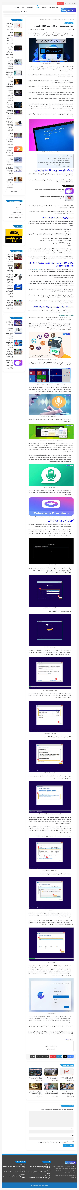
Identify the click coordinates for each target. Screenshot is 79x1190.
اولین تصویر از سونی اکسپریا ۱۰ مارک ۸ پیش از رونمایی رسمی (9, 73)
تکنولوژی (44, 7)
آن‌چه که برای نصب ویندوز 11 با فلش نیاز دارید (59, 158)
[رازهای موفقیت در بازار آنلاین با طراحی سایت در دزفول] (35, 1072)
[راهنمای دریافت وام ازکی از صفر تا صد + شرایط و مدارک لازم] (51, 1086)
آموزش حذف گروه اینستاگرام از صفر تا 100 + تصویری (52, 196)
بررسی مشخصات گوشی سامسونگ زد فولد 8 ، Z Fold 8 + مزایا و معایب (9, 138)
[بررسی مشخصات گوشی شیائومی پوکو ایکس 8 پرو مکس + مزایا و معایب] (18, 180)
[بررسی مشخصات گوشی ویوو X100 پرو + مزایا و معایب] (18, 62)
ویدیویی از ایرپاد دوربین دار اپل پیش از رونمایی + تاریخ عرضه (9, 150)
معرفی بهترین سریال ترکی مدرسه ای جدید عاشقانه (9, 257)
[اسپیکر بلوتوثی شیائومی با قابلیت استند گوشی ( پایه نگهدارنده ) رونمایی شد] (18, 123)
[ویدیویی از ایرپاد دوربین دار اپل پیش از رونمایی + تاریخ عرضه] (18, 149)
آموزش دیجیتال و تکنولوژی (15, 215)
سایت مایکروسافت (36, 269)
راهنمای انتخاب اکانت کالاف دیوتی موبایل (9, 104)
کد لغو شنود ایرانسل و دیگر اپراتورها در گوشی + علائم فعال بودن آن (9, 278)
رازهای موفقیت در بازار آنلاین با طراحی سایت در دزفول (35, 1077)
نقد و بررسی (52, 7)
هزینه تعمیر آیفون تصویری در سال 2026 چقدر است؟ (9, 343)
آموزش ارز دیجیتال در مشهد (15, 217)
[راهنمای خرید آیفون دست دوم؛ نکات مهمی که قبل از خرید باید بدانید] (67, 1086)
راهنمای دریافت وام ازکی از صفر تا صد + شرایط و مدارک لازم (51, 1093)
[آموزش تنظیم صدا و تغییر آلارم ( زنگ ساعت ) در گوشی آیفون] (18, 266)
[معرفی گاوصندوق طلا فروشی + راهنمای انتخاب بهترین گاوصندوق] (35, 1086)
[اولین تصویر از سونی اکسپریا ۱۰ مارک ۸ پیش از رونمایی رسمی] (18, 73)
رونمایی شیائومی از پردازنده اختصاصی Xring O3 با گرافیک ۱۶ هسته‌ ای (9, 51)
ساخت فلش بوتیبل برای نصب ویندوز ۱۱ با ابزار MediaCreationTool (54, 162)
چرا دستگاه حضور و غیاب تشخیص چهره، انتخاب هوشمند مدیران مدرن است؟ (9, 332)
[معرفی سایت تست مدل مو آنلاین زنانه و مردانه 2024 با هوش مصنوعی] (18, 303)
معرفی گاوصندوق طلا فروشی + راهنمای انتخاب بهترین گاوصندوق (35, 1093)
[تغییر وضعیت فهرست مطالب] (70, 156)
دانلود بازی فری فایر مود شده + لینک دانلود (9, 322)
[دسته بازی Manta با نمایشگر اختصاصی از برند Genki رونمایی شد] (18, 93)
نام (73, 1129)
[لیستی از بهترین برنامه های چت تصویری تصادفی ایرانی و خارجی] (69, 191)
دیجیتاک (67, 1040)
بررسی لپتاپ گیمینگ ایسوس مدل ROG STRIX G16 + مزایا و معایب (9, 113)
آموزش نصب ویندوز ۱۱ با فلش (63, 166)
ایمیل (72, 1135)
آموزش (37, 7)
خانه (57, 7)
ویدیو (23, 7)
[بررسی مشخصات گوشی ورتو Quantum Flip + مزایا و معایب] (18, 82)
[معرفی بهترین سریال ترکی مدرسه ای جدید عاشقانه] (18, 257)
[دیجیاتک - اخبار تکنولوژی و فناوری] (68, 10)
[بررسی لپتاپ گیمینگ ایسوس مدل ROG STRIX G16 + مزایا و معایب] (18, 112)
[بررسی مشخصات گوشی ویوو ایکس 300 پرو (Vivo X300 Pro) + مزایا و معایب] (18, 34)
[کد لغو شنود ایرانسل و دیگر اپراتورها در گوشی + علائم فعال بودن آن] (18, 277)
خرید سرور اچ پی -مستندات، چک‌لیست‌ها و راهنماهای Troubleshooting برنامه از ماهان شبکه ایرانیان (9, 290)
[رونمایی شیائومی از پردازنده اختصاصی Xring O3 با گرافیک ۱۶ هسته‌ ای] (18, 48)
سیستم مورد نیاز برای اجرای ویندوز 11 (61, 160)
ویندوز (66, 23)
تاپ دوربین (18, 207)
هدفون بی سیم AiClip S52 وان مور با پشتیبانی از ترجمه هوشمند (9, 170)
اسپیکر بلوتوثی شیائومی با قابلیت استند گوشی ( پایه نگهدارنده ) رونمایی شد (9, 125)
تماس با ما (17, 7)
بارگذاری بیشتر (14, 191)
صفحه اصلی (70, 19)
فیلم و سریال (30, 7)
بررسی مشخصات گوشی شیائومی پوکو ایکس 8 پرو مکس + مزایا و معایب (9, 182)
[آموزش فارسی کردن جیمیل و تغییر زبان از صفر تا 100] (67, 1072)
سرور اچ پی (18, 210)
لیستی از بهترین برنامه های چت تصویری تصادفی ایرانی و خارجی (49, 189)
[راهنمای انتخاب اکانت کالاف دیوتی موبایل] (18, 105)
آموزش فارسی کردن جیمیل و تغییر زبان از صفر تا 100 (67, 1077)
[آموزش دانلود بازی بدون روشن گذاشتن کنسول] (51, 1072)
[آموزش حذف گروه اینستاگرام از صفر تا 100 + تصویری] (69, 198)
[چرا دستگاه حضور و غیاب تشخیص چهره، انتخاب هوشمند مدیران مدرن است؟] (18, 331)
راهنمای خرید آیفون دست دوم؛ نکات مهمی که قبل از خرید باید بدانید (68, 1093)
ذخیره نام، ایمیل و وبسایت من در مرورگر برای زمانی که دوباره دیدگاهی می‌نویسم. (55, 1142)
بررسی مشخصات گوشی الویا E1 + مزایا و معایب (9, 160)
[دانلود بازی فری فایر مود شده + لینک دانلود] (18, 323)
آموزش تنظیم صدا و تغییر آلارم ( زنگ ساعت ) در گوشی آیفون (10, 267)
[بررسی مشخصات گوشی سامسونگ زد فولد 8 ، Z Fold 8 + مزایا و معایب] (18, 135)
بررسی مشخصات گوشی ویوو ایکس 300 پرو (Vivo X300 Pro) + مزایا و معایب (9, 37)
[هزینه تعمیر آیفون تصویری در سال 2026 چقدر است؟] (18, 343)
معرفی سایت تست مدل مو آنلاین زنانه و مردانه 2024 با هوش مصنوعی (9, 304)
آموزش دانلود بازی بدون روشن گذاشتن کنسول (52, 1077)
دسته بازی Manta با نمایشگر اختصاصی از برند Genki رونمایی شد (10, 95)
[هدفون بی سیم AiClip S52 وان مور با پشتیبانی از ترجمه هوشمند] (18, 169)
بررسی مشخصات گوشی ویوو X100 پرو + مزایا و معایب (10, 63)
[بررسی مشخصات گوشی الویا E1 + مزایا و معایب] (18, 160)
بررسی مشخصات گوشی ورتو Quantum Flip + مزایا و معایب (9, 83)
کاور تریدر (19, 204)
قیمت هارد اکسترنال (17, 212)
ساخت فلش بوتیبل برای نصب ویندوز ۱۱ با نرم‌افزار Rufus (56, 164)
